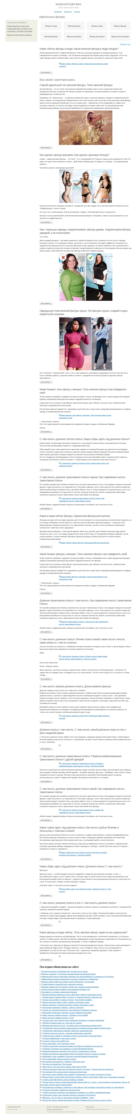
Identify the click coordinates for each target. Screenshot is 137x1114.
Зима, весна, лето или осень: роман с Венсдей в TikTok (64, 1066)
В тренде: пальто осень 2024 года (55, 1041)
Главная (58, 11)
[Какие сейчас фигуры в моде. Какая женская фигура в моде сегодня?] (86, 65)
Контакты (49, 1106)
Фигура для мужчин (97, 36)
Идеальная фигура (74, 36)
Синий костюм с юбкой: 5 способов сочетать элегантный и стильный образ (72, 1036)
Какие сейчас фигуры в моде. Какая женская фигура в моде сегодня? (79, 48)
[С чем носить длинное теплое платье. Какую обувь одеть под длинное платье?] (86, 464)
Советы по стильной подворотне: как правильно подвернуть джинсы (69, 1010)
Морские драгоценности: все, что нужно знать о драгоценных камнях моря (72, 1025)
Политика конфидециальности (55, 1109)
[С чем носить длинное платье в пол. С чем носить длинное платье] (86, 921)
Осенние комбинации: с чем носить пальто (59, 1038)
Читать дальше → (46, 72)
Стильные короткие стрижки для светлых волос (61, 1090)
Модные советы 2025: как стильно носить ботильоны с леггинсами (67, 981)
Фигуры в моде (51, 26)
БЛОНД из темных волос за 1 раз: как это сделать (62, 1023)
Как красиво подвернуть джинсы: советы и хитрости (63, 1007)
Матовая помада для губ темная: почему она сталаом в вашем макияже (70, 987)
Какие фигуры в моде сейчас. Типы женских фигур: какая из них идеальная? (83, 932)
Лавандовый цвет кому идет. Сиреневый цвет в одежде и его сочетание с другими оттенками (19, 28)
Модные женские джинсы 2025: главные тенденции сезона (65, 1002)
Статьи (77, 11)
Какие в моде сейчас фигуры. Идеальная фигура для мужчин (75, 515)
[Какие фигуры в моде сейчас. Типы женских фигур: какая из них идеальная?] (86, 956)
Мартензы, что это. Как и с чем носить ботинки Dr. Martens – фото (68, 1097)
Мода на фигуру (120, 26)
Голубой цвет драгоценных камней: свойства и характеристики (67, 1030)
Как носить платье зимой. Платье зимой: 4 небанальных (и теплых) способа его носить (76, 1074)
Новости (68, 11)
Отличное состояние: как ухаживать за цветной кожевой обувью (67, 1048)
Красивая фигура (51, 36)
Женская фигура (74, 26)
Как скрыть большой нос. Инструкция (57, 1064)
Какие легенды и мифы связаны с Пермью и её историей (65, 1015)
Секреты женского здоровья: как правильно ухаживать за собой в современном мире (76, 1092)
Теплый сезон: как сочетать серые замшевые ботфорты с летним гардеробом (73, 1020)
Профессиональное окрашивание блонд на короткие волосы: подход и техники (73, 1054)
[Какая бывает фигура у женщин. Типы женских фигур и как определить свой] (86, 578)
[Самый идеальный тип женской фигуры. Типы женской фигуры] (86, 127)
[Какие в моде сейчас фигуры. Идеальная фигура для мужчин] (86, 542)
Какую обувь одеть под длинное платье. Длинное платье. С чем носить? (81, 866)
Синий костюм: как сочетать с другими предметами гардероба (67, 1033)
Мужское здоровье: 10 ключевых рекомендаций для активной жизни (68, 974)
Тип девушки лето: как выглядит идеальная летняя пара (64, 1072)
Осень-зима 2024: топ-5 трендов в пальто (58, 1043)
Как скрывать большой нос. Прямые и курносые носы (63, 1061)
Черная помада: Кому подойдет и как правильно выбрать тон (65, 989)
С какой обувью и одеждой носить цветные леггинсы (62, 984)
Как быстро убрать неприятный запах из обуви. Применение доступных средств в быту (77, 1100)
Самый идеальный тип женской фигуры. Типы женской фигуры (76, 85)
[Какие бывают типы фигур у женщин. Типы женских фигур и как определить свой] (86, 416)
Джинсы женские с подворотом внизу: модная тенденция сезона (68, 1005)
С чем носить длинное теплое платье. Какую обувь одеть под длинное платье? (85, 439)
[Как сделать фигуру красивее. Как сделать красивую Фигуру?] (86, 186)
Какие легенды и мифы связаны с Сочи (58, 1018)
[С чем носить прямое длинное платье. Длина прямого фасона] (86, 717)
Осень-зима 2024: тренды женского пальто (59, 1059)
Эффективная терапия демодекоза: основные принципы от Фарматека (69, 979)
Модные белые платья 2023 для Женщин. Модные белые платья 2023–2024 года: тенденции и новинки (83, 1077)
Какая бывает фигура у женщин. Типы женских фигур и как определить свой (83, 554)
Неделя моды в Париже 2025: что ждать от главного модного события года (72, 997)
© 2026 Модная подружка (14, 1106)
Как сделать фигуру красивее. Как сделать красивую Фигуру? (74, 155)
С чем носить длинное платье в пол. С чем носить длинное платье (78, 902)
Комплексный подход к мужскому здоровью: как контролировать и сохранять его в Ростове (77, 976)
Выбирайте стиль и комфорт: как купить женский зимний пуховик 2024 (70, 1056)
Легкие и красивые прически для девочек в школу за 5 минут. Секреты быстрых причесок (77, 1069)
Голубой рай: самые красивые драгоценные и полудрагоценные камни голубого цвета (76, 1028)
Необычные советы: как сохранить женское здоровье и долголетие (69, 1095)
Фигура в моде (97, 26)
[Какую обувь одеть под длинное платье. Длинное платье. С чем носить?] (86, 890)
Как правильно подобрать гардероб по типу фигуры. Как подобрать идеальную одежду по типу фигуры (83, 1087)
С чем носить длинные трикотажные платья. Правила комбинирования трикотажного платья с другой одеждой (80, 758)
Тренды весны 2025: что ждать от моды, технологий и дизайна (67, 999)
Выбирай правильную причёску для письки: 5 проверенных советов (69, 1051)
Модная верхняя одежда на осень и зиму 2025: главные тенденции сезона (72, 994)
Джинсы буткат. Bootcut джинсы (19, 35)
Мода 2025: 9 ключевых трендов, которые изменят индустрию (67, 1012)
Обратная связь (90, 1106)
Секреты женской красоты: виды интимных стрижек (62, 1079)
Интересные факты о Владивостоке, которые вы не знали (64, 971)
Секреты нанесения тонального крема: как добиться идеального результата (72, 1046)
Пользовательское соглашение (60, 1106)
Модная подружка (68, 4)
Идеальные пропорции (120, 36)
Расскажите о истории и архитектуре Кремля (59, 992)
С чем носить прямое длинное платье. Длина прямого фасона (75, 686)
